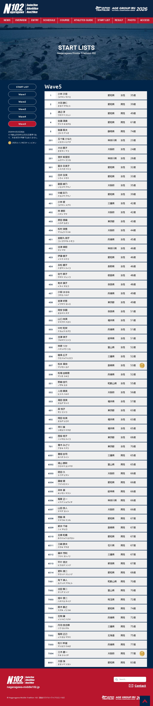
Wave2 (22, 101)
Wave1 (22, 94)
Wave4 (22, 116)
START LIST (22, 86)
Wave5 (22, 123)
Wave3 (22, 109)
